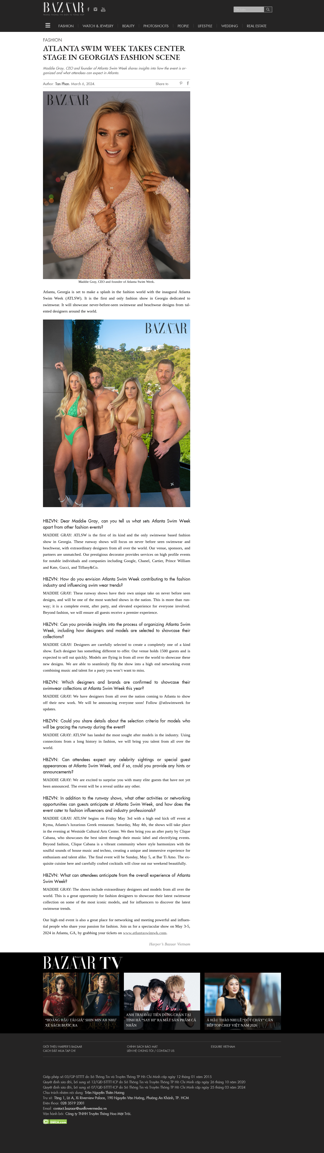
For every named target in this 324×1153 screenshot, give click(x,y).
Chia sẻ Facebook (188, 84)
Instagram (96, 10)
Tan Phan (62, 83)
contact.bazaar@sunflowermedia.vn (80, 1108)
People (183, 25)
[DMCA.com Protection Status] (55, 1120)
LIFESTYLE (205, 25)
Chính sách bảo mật (142, 1046)
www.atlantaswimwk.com (144, 933)
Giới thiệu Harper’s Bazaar (62, 1046)
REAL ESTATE (256, 25)
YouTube (103, 10)
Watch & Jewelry (98, 25)
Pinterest (182, 83)
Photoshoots (156, 25)
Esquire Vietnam (223, 1046)
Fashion (66, 25)
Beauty (128, 25)
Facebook (88, 10)
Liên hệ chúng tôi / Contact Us (150, 1051)
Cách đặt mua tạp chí (59, 1051)
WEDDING (229, 25)
